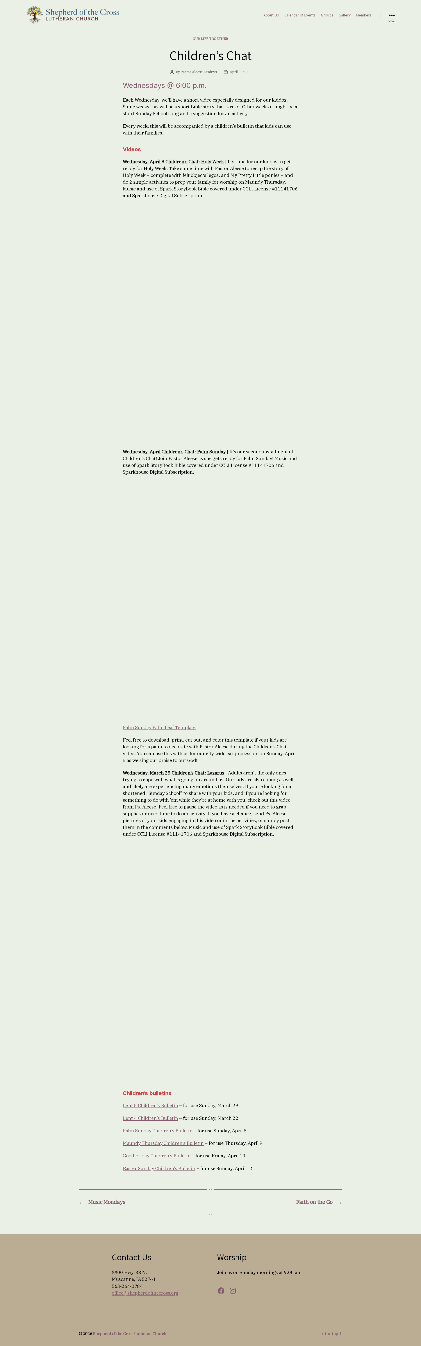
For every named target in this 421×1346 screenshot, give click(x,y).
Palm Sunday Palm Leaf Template (159, 727)
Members (363, 15)
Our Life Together (210, 39)
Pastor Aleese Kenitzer (199, 72)
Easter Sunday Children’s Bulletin (159, 1168)
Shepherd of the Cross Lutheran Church (129, 1333)
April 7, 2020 (240, 72)
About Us (271, 15)
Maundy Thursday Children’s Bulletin (163, 1143)
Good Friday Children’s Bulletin (157, 1155)
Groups (327, 15)
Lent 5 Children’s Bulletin (150, 1105)
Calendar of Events (300, 15)
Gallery (345, 15)
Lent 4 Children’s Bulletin (150, 1118)
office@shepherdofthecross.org (145, 1293)
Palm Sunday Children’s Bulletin (158, 1130)
